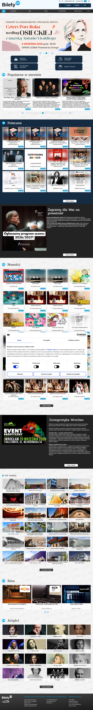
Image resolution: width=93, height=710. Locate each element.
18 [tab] (66, 113)
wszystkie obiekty (46, 570)
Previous (40, 53)
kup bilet (28, 109)
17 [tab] (64, 113)
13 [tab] (55, 113)
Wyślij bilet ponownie (30, 701)
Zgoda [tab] (19, 340)
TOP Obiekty (10, 475)
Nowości (14, 264)
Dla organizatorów (51, 699)
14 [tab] (57, 113)
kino (29, 11)
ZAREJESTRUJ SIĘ (69, 1)
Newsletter (27, 703)
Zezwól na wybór (46, 374)
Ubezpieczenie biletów (30, 706)
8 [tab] (43, 113)
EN (89, 1)
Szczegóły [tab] (46, 340)
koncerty (13, 11)
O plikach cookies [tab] (73, 340)
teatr (45, 11)
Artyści (13, 620)
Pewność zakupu (73, 701)
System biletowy (51, 701)
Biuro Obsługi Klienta (30, 699)
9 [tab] (45, 113)
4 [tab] (33, 113)
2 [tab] (46, 53)
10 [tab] (48, 113)
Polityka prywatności (75, 704)
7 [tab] (41, 113)
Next (52, 53)
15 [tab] (59, 113)
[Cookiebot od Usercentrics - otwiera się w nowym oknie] (78, 335)
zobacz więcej (70, 201)
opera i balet (78, 11)
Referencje (49, 703)
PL (85, 1)
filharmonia (62, 11)
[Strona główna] (11, 6)
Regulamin (71, 699)
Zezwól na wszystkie (73, 374)
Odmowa (20, 374)
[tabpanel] (46, 35)
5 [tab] (36, 113)
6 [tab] (38, 113)
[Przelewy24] (5, 703)
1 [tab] (44, 53)
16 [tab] (62, 113)
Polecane (15, 123)
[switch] (36, 366)
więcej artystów (46, 687)
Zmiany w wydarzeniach (30, 704)
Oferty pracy (72, 706)
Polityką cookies (52, 349)
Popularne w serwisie (24, 74)
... (88, 11)
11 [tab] (50, 113)
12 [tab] (52, 113)
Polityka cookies (73, 703)
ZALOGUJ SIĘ (79, 1)
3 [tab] (49, 53)
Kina (11, 581)
